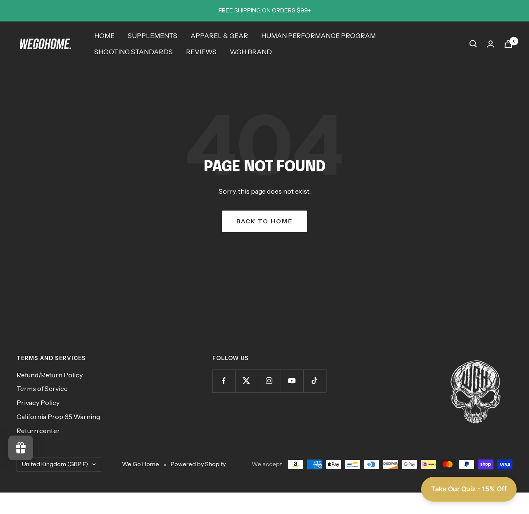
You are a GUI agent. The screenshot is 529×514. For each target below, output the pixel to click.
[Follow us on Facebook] (223, 381)
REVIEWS (201, 51)
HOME (104, 35)
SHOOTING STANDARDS (133, 51)
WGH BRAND (251, 51)
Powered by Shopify (198, 464)
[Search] (473, 43)
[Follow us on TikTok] (314, 381)
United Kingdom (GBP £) (55, 464)
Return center (38, 430)
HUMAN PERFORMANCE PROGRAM (318, 35)
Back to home (264, 221)
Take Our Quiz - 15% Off (469, 489)
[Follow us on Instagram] (269, 381)
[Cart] (508, 44)
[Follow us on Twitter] (246, 381)
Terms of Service (42, 388)
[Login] (490, 43)
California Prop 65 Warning (58, 416)
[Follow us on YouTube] (292, 381)
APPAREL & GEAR (219, 35)
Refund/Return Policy (50, 375)
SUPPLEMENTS (152, 35)
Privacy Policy (38, 402)
